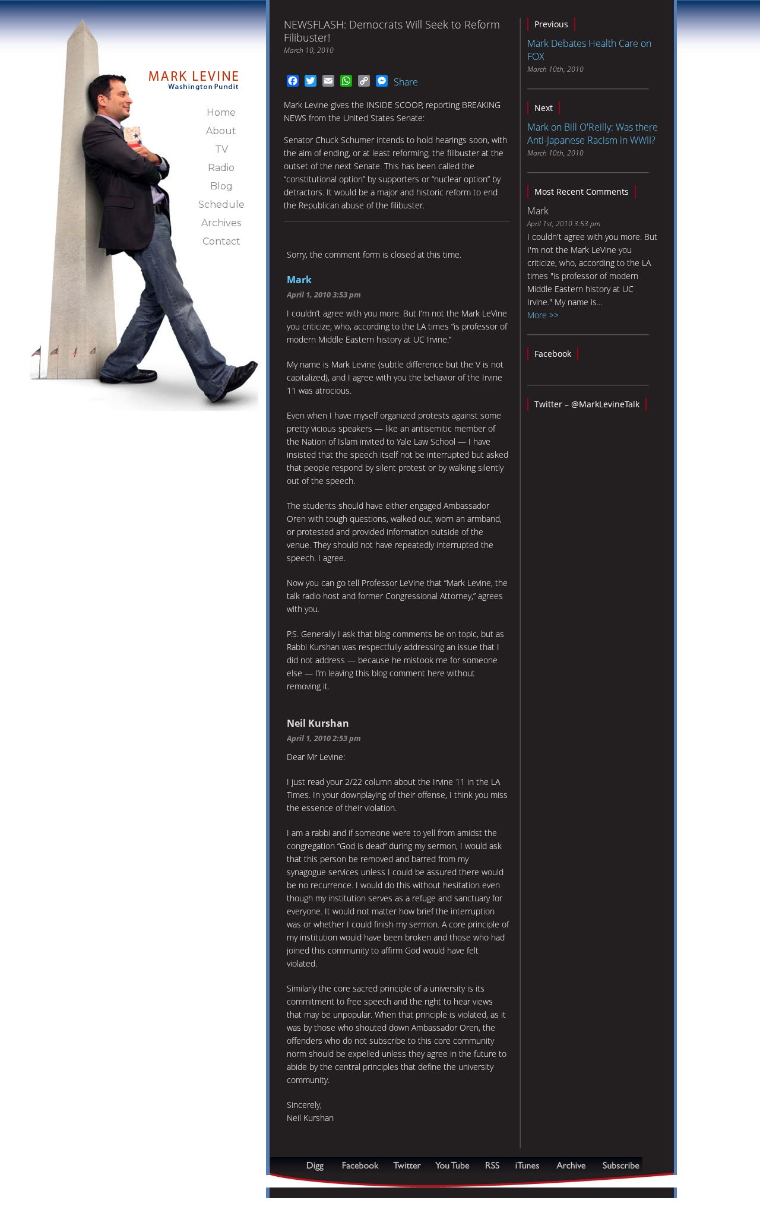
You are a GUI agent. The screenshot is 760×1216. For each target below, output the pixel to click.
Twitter (408, 1165)
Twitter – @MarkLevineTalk (586, 404)
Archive (570, 1165)
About (221, 131)
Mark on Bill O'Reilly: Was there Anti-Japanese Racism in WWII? (592, 134)
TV (221, 149)
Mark (299, 279)
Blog (221, 186)
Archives (221, 223)
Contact (221, 241)
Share (406, 82)
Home (221, 112)
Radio (221, 167)
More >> (543, 315)
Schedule (221, 204)
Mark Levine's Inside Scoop (193, 73)
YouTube (453, 1165)
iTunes (527, 1165)
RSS (492, 1165)
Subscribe (328, 1181)
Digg (318, 1165)
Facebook (552, 353)
